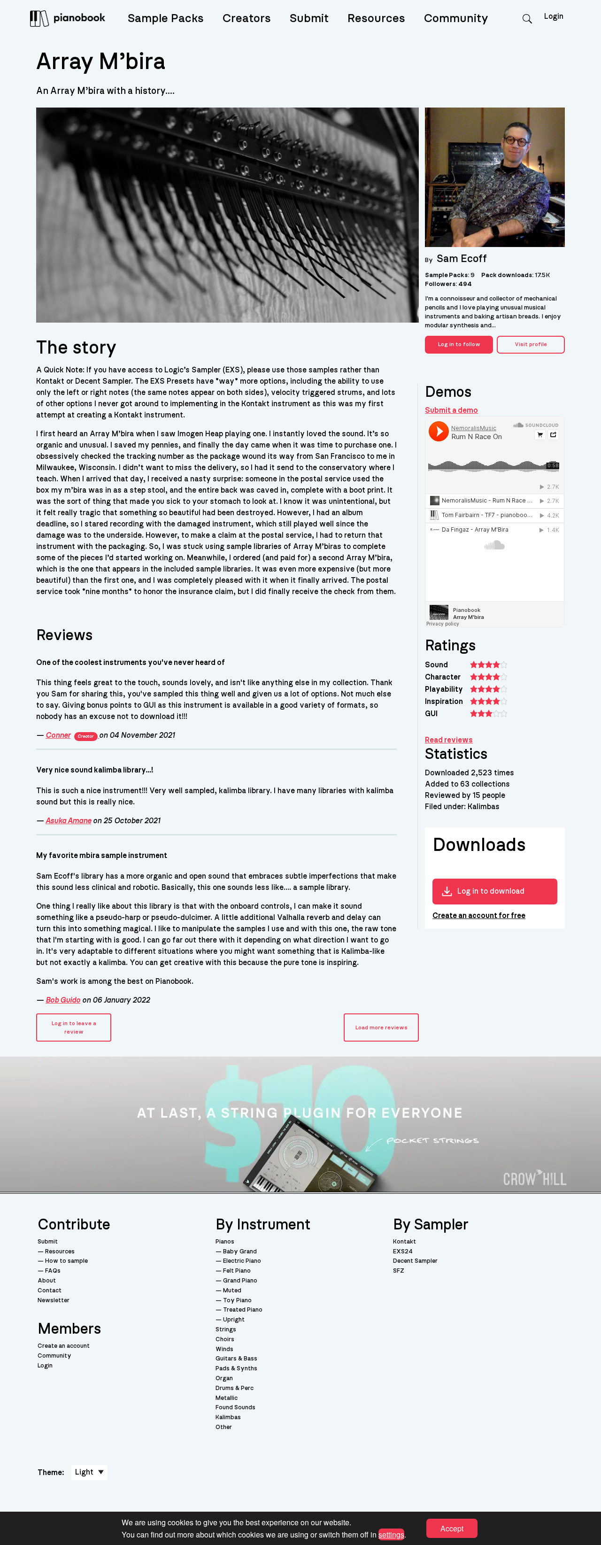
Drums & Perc (235, 1388)
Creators (247, 18)
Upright (234, 1320)
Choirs (225, 1339)
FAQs (53, 1271)
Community (456, 18)
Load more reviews (381, 1027)
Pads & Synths (236, 1369)
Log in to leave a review (74, 1027)
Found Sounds (235, 1408)
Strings (226, 1330)
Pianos (225, 1242)
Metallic (227, 1398)
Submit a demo (451, 410)
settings (391, 1534)
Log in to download (490, 891)
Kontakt (404, 1242)
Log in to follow (459, 344)
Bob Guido (63, 1000)
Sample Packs (166, 18)
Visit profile (531, 344)
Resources (376, 18)
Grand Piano (240, 1281)
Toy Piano (237, 1301)
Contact (50, 1291)
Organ (224, 1378)
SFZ (398, 1271)
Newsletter (53, 1301)
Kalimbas (228, 1417)
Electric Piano (242, 1261)
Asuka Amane (68, 821)
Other (224, 1427)
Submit (309, 18)
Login (45, 1366)
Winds (224, 1349)
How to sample (66, 1261)
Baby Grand (240, 1252)
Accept (451, 1528)
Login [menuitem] (553, 16)
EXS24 (403, 1252)
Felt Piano (237, 1271)
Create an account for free (478, 915)
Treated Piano (242, 1310)
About (47, 1281)
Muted (232, 1291)
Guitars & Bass (236, 1359)
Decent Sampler (415, 1261)
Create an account (64, 1346)
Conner (69, 735)
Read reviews (449, 740)
